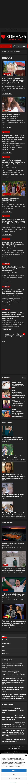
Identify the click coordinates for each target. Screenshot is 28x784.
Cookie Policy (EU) (6, 643)
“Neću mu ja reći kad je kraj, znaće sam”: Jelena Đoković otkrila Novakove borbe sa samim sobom (13, 596)
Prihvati (14, 770)
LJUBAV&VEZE (7, 74)
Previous (6, 334)
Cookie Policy (13, 782)
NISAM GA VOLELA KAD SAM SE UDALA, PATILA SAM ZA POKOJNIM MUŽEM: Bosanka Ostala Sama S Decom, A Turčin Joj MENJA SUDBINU (13, 315)
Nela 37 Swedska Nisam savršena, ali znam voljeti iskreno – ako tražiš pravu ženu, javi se (13, 717)
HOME (3, 647)
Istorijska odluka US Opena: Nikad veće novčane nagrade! (13, 544)
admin (4, 84)
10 (8, 336)
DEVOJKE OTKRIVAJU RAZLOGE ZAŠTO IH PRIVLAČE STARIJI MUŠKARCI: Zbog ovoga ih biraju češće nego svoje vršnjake (13, 137)
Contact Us (5, 640)
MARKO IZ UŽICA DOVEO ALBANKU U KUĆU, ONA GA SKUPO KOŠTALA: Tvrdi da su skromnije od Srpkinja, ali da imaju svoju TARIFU (13, 163)
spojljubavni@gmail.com (8, 547)
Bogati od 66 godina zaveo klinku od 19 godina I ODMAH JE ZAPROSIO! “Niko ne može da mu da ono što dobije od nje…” (13, 292)
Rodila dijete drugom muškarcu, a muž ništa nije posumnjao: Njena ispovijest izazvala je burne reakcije (6, 394)
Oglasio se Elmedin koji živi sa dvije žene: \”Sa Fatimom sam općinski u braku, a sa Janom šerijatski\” (13, 269)
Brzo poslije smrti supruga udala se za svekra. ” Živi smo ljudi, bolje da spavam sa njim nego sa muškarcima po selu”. (14, 68)
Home (3, 650)
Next (21, 336)
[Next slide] (25, 378)
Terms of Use (5, 654)
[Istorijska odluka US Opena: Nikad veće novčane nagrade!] (14, 533)
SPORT (5, 539)
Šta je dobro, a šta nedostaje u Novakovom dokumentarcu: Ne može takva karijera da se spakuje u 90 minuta (14, 623)
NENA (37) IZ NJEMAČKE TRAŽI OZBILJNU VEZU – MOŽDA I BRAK (13, 710)
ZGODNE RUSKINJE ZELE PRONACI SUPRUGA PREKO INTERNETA (14, 104)
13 (17, 336)
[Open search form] (10, 46)
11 (11, 336)
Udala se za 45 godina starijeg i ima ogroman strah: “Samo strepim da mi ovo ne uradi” (13, 495)
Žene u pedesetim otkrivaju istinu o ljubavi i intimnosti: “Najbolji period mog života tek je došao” (13, 439)
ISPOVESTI (14, 390)
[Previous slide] (23, 378)
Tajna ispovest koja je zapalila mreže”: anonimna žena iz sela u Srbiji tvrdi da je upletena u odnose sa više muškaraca (12, 458)
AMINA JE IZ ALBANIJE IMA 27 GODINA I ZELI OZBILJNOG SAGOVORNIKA (14, 740)
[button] (26, 755)
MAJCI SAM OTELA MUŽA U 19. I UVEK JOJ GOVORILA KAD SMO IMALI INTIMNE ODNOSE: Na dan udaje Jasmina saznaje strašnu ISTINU (13, 476)
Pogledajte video (21, 46)
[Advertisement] (14, 14)
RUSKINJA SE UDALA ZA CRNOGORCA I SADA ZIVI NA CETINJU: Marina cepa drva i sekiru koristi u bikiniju (13, 244)
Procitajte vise (7, 93)
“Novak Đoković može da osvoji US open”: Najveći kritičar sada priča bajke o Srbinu (13, 569)
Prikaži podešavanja (14, 778)
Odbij (14, 774)
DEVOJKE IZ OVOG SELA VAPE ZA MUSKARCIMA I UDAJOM (14, 188)
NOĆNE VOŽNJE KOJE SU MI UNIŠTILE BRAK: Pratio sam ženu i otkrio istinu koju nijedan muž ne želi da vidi (13, 725)
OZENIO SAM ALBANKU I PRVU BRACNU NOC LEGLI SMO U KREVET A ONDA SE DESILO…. (6, 384)
